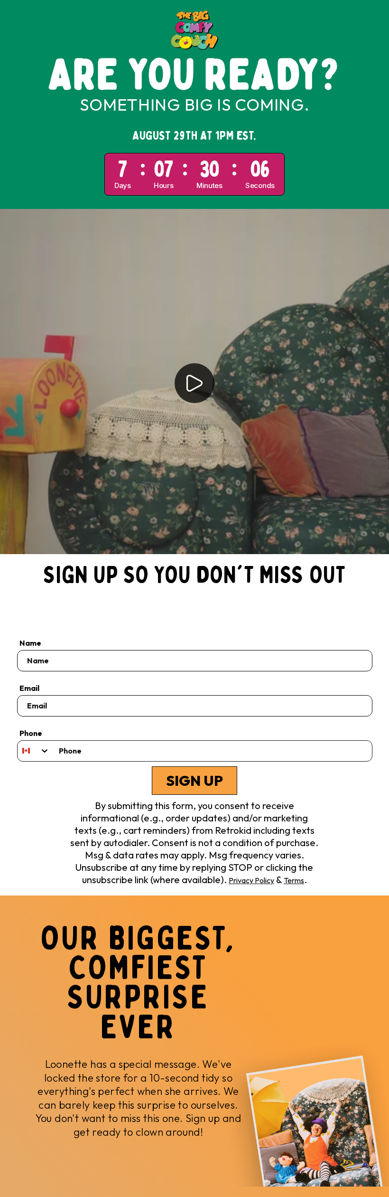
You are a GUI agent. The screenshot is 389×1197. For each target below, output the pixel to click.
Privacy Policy (251, 880)
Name (30, 643)
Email (29, 688)
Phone (30, 733)
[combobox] (33, 751)
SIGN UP (194, 781)
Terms (294, 880)
